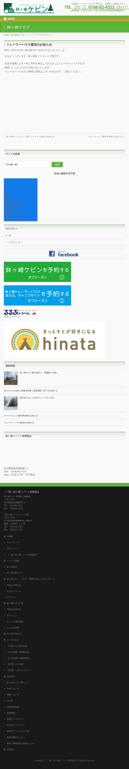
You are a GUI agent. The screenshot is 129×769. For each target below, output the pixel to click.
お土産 (10, 701)
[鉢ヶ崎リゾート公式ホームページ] (29, 9)
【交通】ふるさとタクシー (19, 670)
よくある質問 (13, 628)
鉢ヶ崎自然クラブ (15, 573)
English (10, 749)
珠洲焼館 (11, 713)
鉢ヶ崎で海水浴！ (15, 634)
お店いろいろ (13, 688)
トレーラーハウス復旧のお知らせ (19, 422)
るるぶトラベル (14, 591)
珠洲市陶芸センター (16, 737)
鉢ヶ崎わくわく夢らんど (18, 682)
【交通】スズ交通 (15, 664)
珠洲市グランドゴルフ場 (18, 731)
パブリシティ (16, 242)
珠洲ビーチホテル (15, 719)
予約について (13, 548)
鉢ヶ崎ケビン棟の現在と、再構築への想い (39, 372)
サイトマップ (13, 542)
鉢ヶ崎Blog (12, 567)
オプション (12, 597)
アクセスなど (13, 640)
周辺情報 (11, 676)
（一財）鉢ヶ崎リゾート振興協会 (22, 554)
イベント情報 (13, 561)
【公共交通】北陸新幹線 (18, 658)
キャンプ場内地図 (15, 621)
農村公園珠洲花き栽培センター (21, 743)
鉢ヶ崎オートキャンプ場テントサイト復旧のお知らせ (29, 136)
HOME (10, 536)
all (63, 50)
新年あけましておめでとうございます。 (38, 398)
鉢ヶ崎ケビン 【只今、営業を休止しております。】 (31, 579)
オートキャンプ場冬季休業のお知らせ (106, 136)
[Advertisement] (64, 104)
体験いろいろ (13, 694)
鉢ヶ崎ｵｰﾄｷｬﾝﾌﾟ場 (15, 603)
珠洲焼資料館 (13, 707)
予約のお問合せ (14, 585)
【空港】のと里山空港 (17, 646)
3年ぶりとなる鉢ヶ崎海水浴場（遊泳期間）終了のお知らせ (30, 390)
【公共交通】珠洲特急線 (18, 652)
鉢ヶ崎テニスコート (16, 725)
